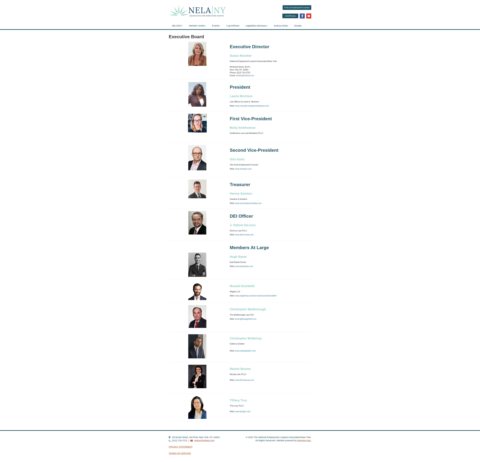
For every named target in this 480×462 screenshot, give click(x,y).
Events (215, 25)
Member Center (197, 25)
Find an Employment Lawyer (297, 7)
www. (245, 319)
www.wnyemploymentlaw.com (248, 203)
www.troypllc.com (242, 411)
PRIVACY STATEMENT (180, 447)
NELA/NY (177, 25)
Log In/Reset (232, 25)
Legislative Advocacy (256, 25)
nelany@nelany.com (245, 75)
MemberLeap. (304, 440)
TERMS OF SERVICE (180, 453)
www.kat (244, 266)
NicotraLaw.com (247, 380)
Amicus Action (281, 25)
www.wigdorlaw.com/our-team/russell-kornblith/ (255, 296)
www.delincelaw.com (244, 235)
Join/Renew (290, 16)
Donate (298, 25)
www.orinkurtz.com (243, 169)
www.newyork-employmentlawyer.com (252, 106)
